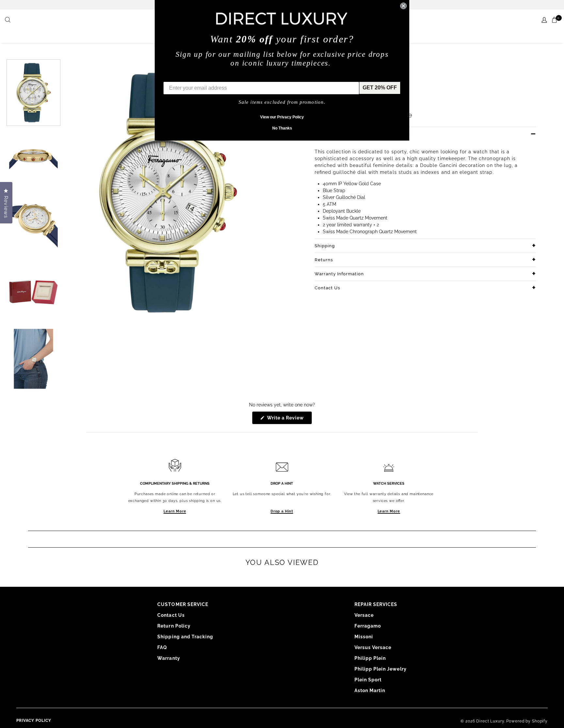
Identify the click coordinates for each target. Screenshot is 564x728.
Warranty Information (339, 273)
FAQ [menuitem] (162, 647)
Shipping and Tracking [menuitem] (185, 636)
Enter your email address (195, 77)
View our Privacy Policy (282, 117)
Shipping (325, 245)
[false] (8, 20)
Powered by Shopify (527, 721)
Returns (324, 259)
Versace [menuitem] (364, 615)
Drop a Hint (282, 511)
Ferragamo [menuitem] (367, 626)
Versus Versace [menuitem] (373, 647)
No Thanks (282, 128)
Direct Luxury (490, 721)
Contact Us (327, 287)
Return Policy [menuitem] (174, 626)
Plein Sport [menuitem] (368, 679)
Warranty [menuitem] (168, 658)
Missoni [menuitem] (363, 636)
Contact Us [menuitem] (171, 615)
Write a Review (289, 419)
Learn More (175, 511)
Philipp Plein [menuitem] (370, 658)
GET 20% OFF (380, 87)
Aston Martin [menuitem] (369, 690)
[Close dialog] (403, 6)
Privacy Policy (33, 720)
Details (323, 133)
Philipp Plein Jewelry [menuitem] (380, 669)
